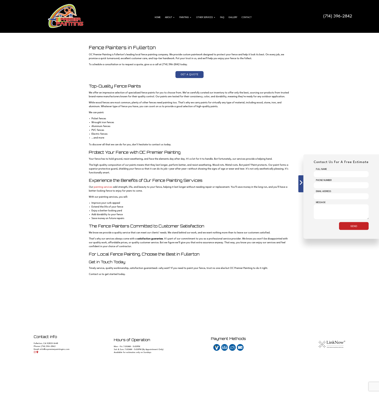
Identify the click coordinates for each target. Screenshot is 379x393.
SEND (353, 226)
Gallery (232, 17)
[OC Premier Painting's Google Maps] (37, 352)
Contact (246, 17)
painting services (103, 187)
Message (321, 202)
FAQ (222, 17)
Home (158, 17)
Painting (184, 17)
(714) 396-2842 (337, 16)
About (168, 17)
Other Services (204, 17)
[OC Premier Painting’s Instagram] (35, 352)
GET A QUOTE (189, 74)
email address (323, 191)
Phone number (324, 180)
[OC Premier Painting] (65, 16)
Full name (321, 169)
